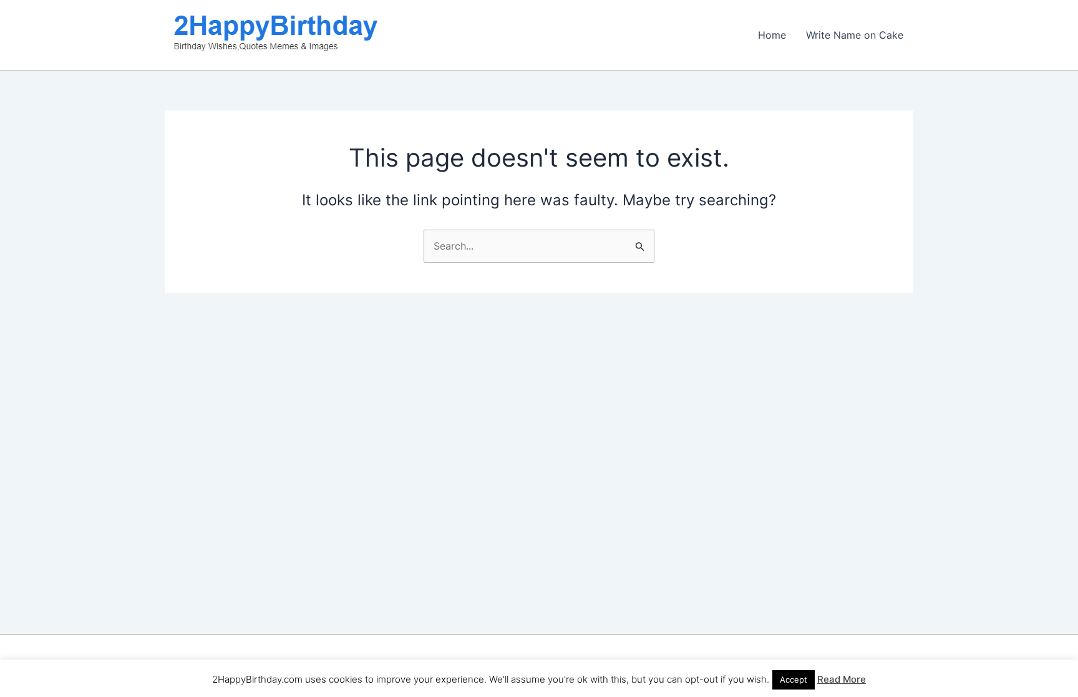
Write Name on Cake (854, 35)
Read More (841, 679)
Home (772, 35)
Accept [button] (793, 680)
